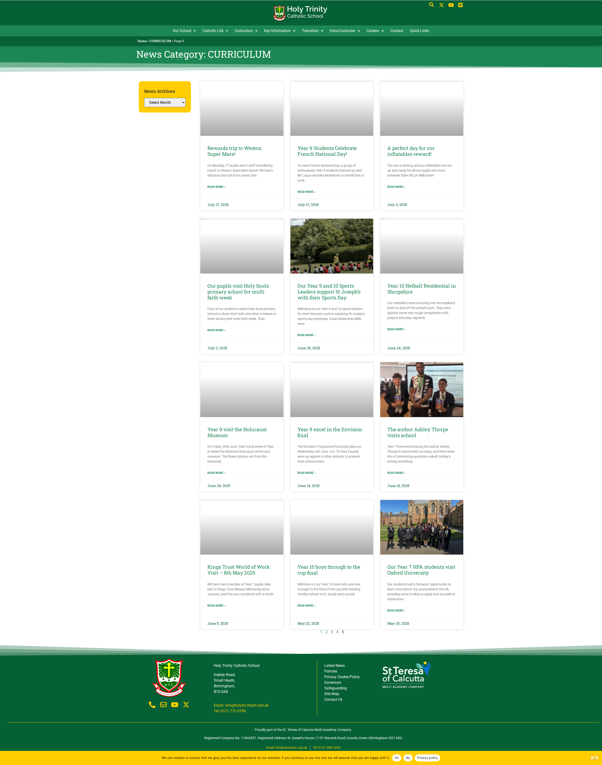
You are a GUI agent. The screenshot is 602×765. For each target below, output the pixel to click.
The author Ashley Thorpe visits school (417, 432)
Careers (373, 30)
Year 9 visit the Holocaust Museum (237, 432)
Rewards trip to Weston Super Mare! (234, 151)
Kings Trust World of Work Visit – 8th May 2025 (238, 570)
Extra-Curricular (342, 30)
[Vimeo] (460, 5)
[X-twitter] (441, 5)
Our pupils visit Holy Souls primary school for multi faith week (238, 291)
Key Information (277, 30)
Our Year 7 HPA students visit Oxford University (421, 570)
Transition (310, 30)
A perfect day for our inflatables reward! (411, 151)
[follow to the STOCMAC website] (406, 674)
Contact (396, 30)
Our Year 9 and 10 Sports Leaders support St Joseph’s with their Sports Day (328, 291)
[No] (594, 758)
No (408, 758)
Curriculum (244, 30)
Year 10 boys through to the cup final (328, 570)
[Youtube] (451, 5)
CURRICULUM (160, 41)
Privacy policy (427, 758)
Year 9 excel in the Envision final (329, 432)
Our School (182, 30)
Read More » (216, 187)
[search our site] (431, 4)
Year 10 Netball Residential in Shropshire (421, 288)
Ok (397, 758)
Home (142, 41)
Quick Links (419, 30)
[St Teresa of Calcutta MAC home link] (301, 13)
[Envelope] (163, 704)
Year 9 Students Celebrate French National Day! (327, 151)
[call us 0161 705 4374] (152, 704)
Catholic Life (212, 30)
